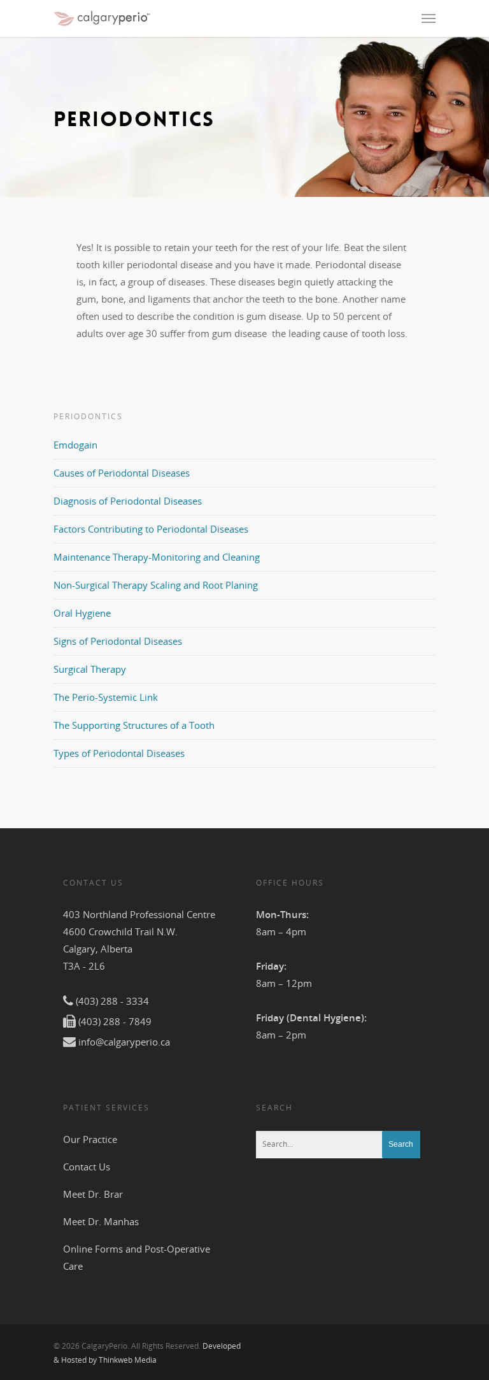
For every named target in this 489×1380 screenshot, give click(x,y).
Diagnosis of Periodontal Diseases (127, 500)
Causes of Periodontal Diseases (121, 472)
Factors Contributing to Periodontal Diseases (150, 528)
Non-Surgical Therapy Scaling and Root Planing (155, 585)
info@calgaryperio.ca (124, 1041)
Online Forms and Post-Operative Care (136, 1257)
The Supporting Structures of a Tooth (134, 725)
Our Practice (90, 1139)
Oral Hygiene (82, 613)
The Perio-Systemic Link (105, 697)
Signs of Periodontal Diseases (117, 641)
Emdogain (75, 444)
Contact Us (86, 1166)
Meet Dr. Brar (93, 1194)
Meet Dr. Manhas (101, 1221)
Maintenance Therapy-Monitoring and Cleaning (156, 556)
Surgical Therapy (89, 669)
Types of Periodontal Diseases (119, 753)
